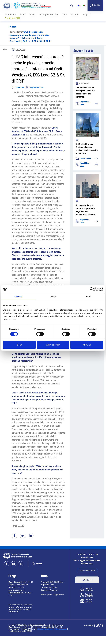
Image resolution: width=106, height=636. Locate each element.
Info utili (39, 564)
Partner (75, 14)
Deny (19, 345)
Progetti (87, 14)
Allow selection (53, 345)
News (23, 14)
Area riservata (12, 18)
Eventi (33, 14)
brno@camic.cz (52, 590)
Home (13, 32)
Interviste (20, 88)
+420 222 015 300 (17, 587)
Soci (64, 14)
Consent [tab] (18, 297)
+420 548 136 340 (50, 587)
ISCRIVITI (87, 580)
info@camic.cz (18, 590)
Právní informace (60, 629)
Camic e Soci (85, 158)
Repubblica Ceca (37, 88)
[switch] (40, 334)
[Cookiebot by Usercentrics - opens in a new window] (91, 289)
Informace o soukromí (45, 629)
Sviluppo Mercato (49, 14)
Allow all (87, 345)
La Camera (10, 14)
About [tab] (87, 297)
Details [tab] (53, 297)
